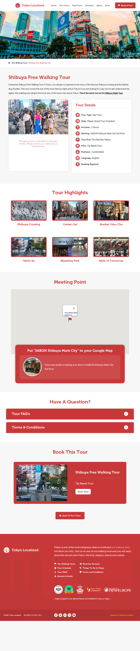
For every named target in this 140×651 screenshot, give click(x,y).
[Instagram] (69, 615)
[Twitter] (60, 615)
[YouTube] (74, 615)
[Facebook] (56, 615)
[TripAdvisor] (65, 615)
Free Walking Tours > (20, 63)
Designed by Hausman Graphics (121, 615)
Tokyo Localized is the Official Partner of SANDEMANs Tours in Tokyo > (83, 599)
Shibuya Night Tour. (114, 93)
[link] (98, 472)
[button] (83, 491)
